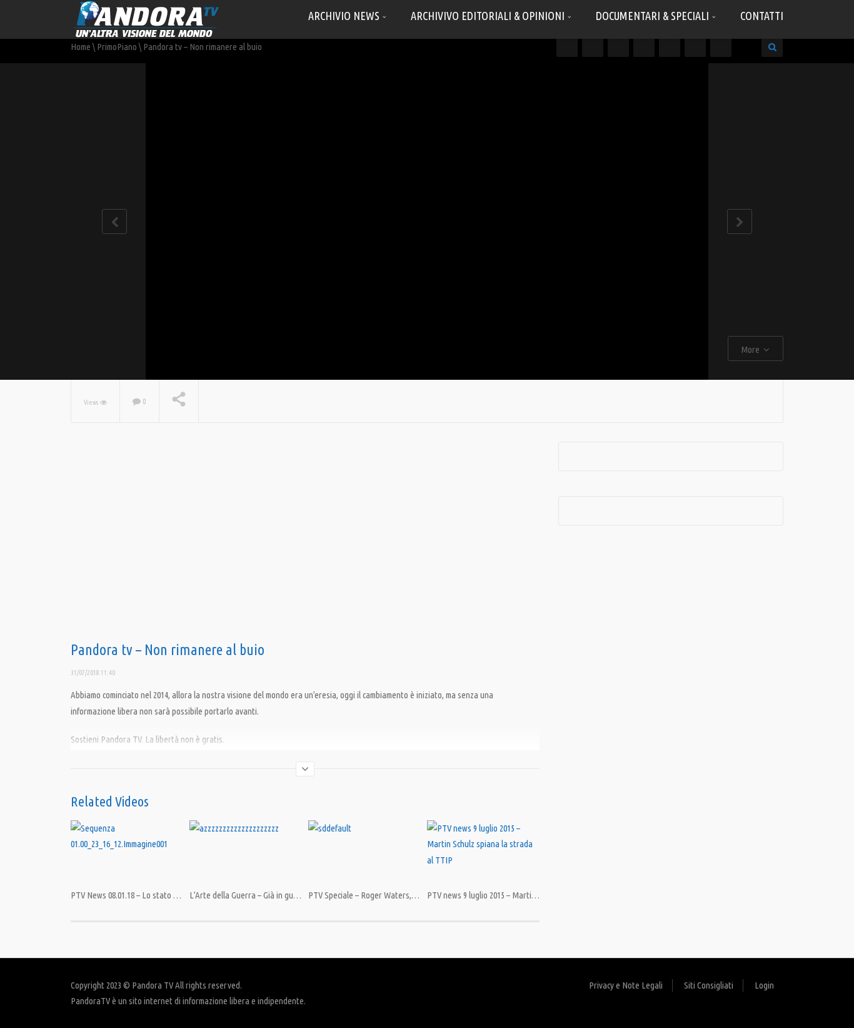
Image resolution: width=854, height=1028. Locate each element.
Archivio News (345, 15)
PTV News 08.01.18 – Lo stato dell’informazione (152, 895)
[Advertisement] (305, 541)
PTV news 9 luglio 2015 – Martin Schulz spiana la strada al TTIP (536, 895)
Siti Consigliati (708, 985)
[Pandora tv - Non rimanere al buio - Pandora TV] (146, 18)
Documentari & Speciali (653, 15)
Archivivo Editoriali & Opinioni (489, 15)
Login (764, 985)
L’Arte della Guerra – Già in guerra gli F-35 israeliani (278, 895)
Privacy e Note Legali (626, 985)
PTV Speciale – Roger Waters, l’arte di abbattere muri (401, 895)
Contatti (761, 15)
